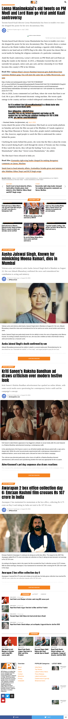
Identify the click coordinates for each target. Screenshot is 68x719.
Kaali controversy (19, 178)
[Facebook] (3, 696)
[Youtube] (3, 700)
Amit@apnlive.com (14, 397)
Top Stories (38, 669)
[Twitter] (7, 696)
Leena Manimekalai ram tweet (34, 179)
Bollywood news (40, 681)
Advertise (21, 676)
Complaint (21, 681)
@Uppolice (16, 111)
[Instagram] (12, 696)
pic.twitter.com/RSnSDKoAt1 (25, 117)
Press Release (39, 674)
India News (38, 667)
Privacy (20, 678)
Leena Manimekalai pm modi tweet (12, 179)
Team (19, 669)
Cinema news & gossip (42, 678)
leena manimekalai (32, 178)
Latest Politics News (41, 672)
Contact (20, 674)
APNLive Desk (13, 279)
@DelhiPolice (27, 111)
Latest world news (40, 676)
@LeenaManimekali (33, 104)
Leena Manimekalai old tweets (48, 178)
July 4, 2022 (32, 122)
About (20, 667)
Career (20, 672)
